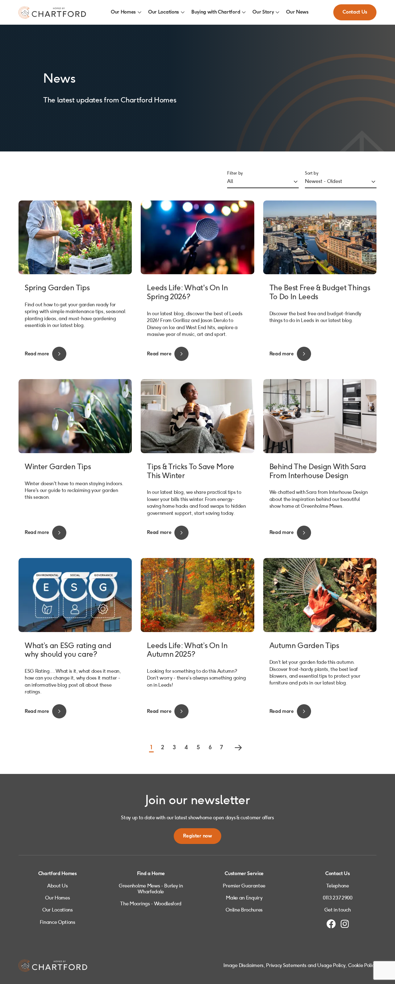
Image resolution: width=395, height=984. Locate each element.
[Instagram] (345, 923)
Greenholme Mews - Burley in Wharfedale (151, 889)
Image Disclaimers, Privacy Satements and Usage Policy (284, 965)
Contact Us (355, 12)
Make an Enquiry (244, 898)
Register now (197, 836)
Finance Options (57, 922)
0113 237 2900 (337, 898)
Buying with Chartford (215, 12)
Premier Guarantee (244, 886)
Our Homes (123, 12)
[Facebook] (331, 923)
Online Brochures (244, 910)
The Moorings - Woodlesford (150, 904)
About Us (57, 886)
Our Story (263, 12)
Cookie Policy (362, 965)
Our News (297, 12)
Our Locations (163, 12)
